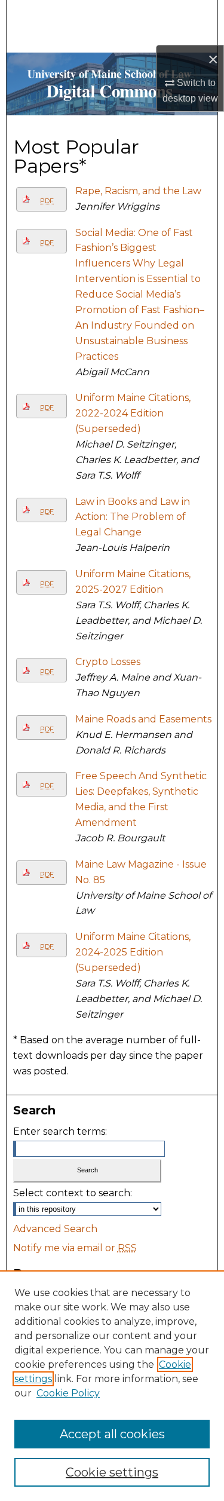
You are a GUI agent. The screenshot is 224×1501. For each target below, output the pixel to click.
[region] (112, 1385)
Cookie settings (112, 1472)
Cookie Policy (68, 1393)
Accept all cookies (112, 1434)
